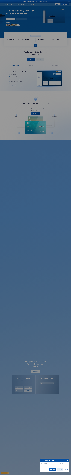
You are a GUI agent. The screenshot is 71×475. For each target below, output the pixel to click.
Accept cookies (52, 469)
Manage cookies (66, 469)
